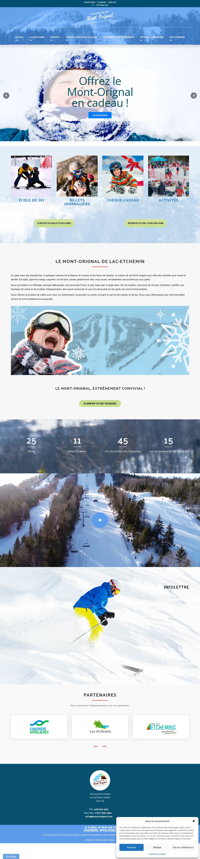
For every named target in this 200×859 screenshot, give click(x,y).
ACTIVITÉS (168, 199)
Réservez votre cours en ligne (146, 223)
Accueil (19, 37)
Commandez (100, 115)
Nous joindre (177, 37)
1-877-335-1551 (102, 5)
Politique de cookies (157, 853)
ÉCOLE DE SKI (31, 199)
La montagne (37, 37)
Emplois (112, 2)
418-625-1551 (101, 809)
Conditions (89, 2)
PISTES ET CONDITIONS (152, 37)
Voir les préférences (183, 847)
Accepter (131, 847)
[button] (193, 821)
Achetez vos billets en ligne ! (54, 223)
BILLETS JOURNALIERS (77, 201)
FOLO (112, 840)
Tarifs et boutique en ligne (81, 37)
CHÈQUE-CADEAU (123, 199)
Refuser (157, 847)
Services (55, 37)
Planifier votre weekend (100, 403)
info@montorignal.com (98, 816)
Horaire (102, 2)
